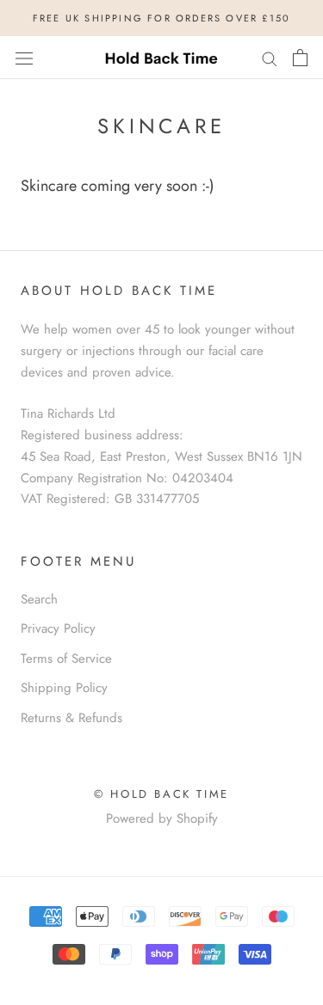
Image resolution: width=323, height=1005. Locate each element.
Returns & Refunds (71, 717)
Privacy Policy (58, 628)
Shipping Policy (64, 687)
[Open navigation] (24, 57)
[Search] (269, 58)
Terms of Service (66, 658)
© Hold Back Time (161, 794)
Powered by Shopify (162, 818)
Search (39, 599)
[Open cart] (300, 57)
